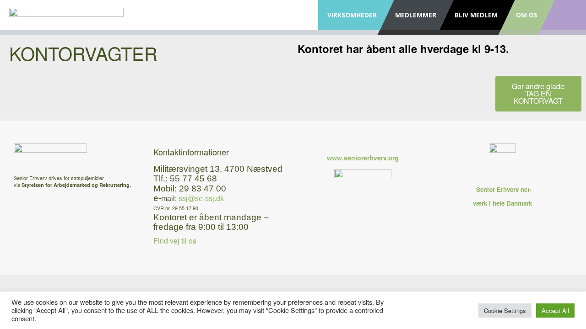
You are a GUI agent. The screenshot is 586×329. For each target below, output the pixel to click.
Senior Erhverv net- (502, 189)
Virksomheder (352, 15)
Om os (526, 15)
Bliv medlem (476, 15)
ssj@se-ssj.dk (201, 198)
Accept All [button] (555, 310)
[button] (538, 93)
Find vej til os (174, 240)
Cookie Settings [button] (505, 310)
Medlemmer (415, 15)
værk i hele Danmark (502, 203)
